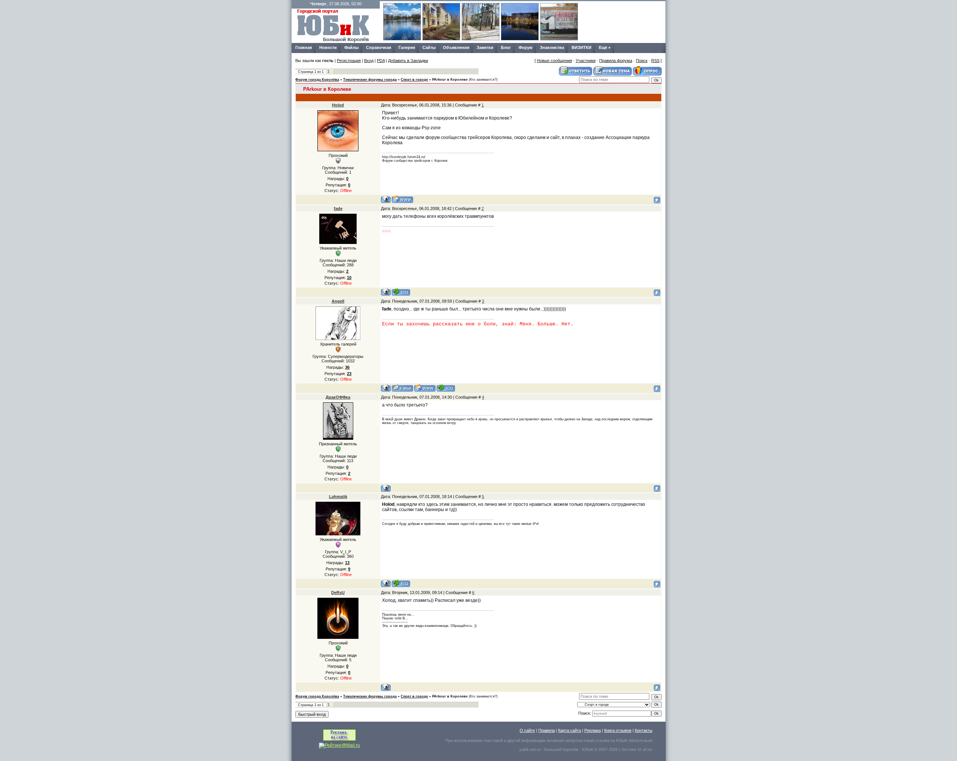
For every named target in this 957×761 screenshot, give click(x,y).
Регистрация (349, 60)
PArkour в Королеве (450, 79)
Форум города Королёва (317, 79)
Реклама (592, 730)
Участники (586, 60)
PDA (381, 60)
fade (338, 208)
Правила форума (615, 60)
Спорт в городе (414, 79)
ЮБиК (621, 740)
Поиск (641, 60)
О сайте (527, 730)
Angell (338, 301)
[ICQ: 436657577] (446, 388)
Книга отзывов (617, 730)
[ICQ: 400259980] (401, 292)
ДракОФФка (338, 397)
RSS (655, 60)
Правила (546, 730)
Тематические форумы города (370, 79)
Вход (368, 60)
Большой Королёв (561, 749)
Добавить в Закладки (408, 60)
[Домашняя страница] (402, 199)
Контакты (643, 730)
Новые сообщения (554, 60)
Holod (338, 105)
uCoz (647, 749)
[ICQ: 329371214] (401, 583)
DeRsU (338, 592)
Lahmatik (338, 496)
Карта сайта (569, 730)
